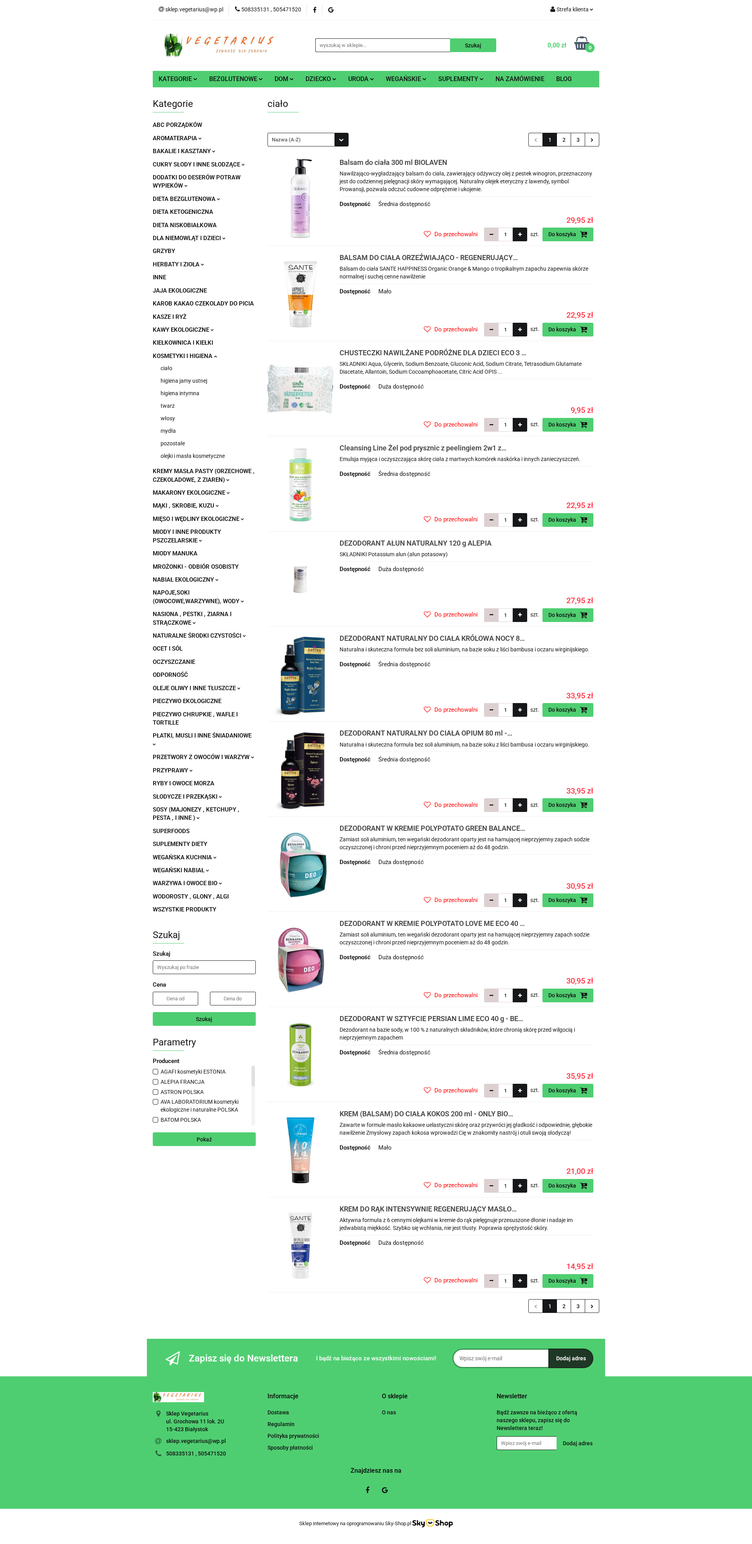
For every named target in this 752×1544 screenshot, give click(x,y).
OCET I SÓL (168, 648)
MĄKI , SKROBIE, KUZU (184, 505)
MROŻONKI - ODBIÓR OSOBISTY (196, 566)
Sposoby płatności (290, 1448)
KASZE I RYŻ (169, 316)
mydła (168, 431)
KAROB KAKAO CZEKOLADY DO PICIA (203, 303)
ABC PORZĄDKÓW (177, 124)
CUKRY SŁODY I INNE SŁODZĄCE (197, 164)
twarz (168, 406)
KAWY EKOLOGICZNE (182, 329)
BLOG (564, 79)
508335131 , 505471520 (196, 1453)
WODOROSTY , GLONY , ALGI (191, 896)
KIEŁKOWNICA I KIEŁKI (183, 342)
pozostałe (173, 443)
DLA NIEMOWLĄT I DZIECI (187, 238)
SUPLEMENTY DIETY (180, 844)
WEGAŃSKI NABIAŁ (179, 870)
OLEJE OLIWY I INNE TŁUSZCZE (195, 688)
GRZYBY (164, 251)
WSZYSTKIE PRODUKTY (184, 909)
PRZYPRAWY (171, 770)
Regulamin (281, 1424)
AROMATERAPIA (176, 138)
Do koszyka (562, 234)
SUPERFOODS (171, 831)
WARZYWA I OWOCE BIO (186, 883)
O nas (389, 1412)
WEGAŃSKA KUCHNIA (183, 857)
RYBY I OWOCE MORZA (183, 783)
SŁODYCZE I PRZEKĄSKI (186, 796)
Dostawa (278, 1412)
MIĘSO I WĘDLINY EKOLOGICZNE (197, 519)
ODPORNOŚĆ (170, 674)
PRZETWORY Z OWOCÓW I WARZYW (202, 757)
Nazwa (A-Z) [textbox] (286, 140)
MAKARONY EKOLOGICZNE (190, 492)
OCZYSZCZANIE (174, 661)
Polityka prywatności (293, 1436)
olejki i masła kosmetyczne (193, 456)
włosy (168, 418)
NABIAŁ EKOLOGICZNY (184, 579)
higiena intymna (180, 393)
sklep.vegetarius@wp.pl (196, 1441)
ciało (166, 368)
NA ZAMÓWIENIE (519, 79)
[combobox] (308, 139)
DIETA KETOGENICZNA (183, 211)
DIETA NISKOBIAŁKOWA (185, 225)
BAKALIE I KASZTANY (182, 151)
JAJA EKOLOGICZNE (180, 290)
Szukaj (204, 1019)
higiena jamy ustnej (184, 381)
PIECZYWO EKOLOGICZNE (187, 701)
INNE (159, 277)
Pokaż (204, 1139)
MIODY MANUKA (175, 553)
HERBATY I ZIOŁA (177, 264)
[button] (283, 1396)
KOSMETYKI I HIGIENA (183, 356)
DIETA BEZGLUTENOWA (185, 198)
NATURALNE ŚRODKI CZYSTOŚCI (198, 635)
